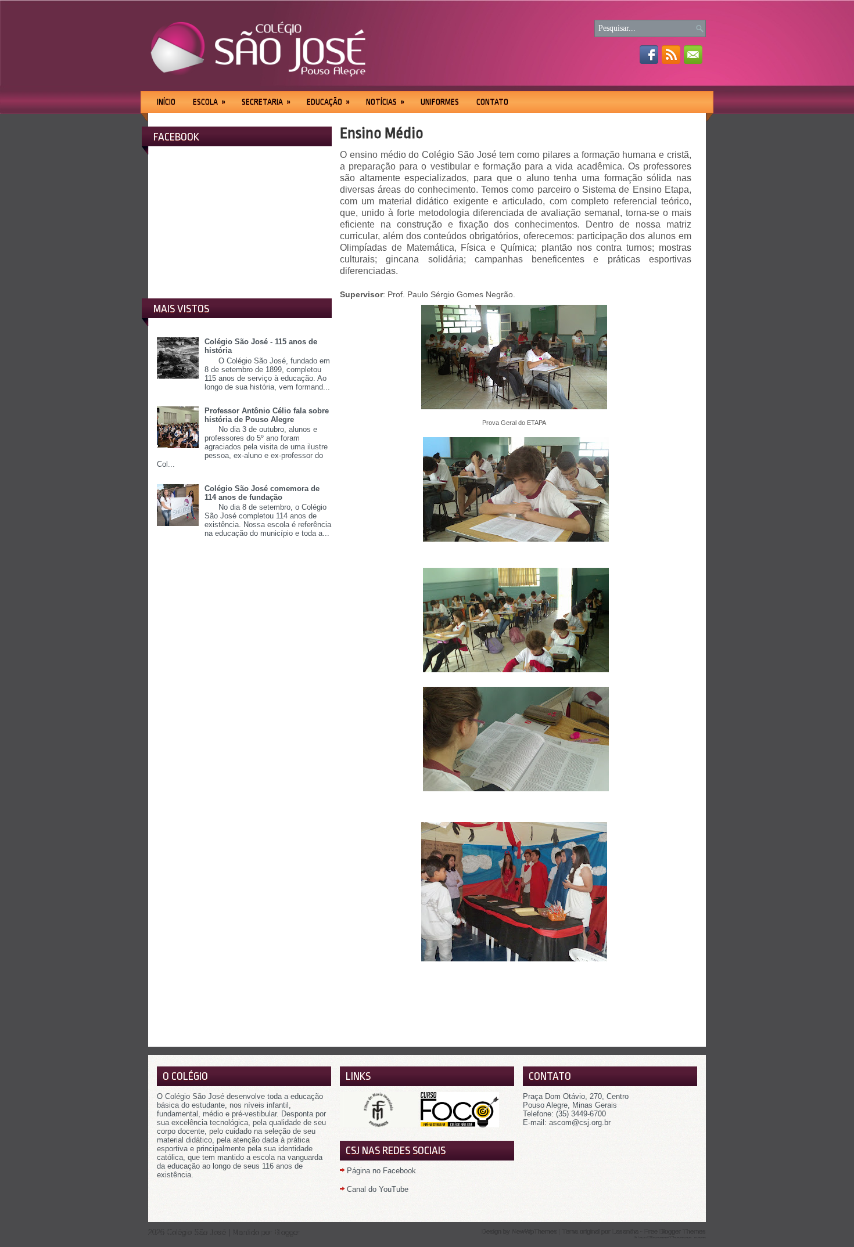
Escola (209, 101)
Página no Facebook (381, 1170)
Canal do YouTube (377, 1189)
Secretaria (266, 101)
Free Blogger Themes (675, 1231)
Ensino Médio (382, 133)
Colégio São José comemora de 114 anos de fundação (262, 493)
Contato (492, 101)
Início (166, 101)
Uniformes (440, 101)
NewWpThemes (534, 1231)
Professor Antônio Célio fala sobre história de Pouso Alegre (266, 415)
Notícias (385, 101)
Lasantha (625, 1231)
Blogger (287, 1232)
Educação (328, 101)
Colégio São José (196, 1232)
